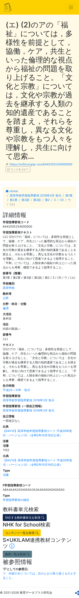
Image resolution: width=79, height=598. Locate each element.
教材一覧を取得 (16, 554)
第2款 (37, 200)
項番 (6, 475)
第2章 (13, 200)
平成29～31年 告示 (16, 390)
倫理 (6, 308)
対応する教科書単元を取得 (23, 517)
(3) (62, 200)
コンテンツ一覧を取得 (20, 533)
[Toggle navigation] (71, 7)
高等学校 (9, 288)
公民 (6, 298)
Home (13, 191)
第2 (47, 200)
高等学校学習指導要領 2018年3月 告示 (35, 195)
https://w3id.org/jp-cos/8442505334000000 (41, 164)
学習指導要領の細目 (16, 500)
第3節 (25, 200)
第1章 (69, 195)
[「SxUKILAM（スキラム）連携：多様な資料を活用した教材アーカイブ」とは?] (12, 546)
